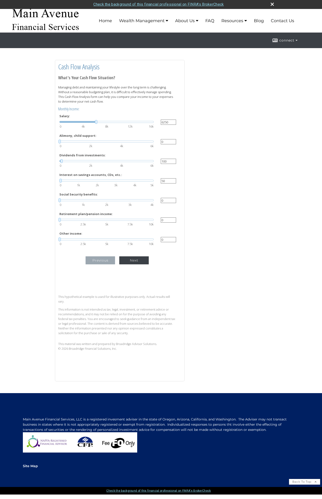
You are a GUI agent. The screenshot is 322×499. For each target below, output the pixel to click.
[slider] (106, 122)
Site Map (30, 466)
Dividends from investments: (82, 155)
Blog (259, 20)
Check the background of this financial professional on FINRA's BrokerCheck (158, 4)
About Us (185, 20)
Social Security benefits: (78, 194)
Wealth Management (142, 20)
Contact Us (282, 20)
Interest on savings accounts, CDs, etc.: (90, 174)
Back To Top (302, 481)
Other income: (70, 233)
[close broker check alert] (272, 4)
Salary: (64, 116)
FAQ (209, 20)
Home (105, 20)
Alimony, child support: (77, 135)
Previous (100, 260)
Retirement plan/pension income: (86, 214)
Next (134, 260)
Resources (232, 20)
